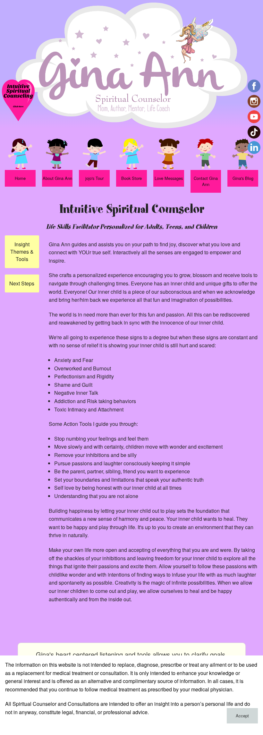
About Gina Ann (57, 178)
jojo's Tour (94, 178)
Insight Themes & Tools (22, 252)
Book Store (131, 178)
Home (20, 178)
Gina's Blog (243, 178)
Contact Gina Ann (206, 181)
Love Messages (169, 178)
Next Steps (21, 283)
